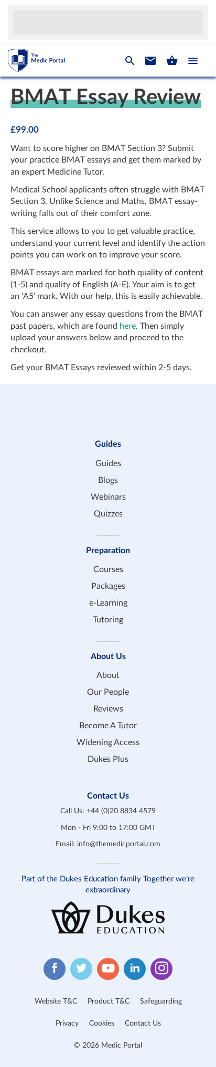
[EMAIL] (150, 61)
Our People (108, 692)
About (108, 675)
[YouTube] (108, 969)
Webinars (108, 497)
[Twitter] (81, 969)
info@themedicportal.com (118, 844)
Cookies (101, 1023)
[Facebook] (55, 969)
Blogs (108, 480)
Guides (108, 463)
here (128, 326)
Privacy (67, 1023)
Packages (108, 586)
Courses (108, 569)
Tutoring (108, 620)
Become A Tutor (108, 725)
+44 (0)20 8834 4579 (121, 811)
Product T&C (108, 1001)
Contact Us (143, 1023)
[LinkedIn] (135, 969)
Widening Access (108, 742)
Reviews (108, 709)
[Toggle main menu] (193, 61)
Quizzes (108, 514)
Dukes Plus (108, 759)
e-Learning (108, 603)
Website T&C (56, 1001)
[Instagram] (161, 969)
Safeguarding (161, 1001)
